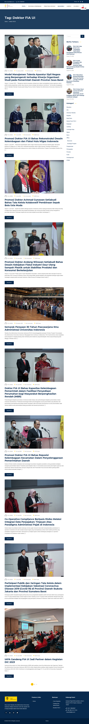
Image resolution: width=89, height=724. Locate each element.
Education (69, 107)
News (68, 135)
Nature (68, 132)
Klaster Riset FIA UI (71, 121)
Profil (23, 6)
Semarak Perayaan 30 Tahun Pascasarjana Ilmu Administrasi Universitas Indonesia (32, 328)
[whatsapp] (17, 712)
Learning (69, 126)
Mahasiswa (61, 6)
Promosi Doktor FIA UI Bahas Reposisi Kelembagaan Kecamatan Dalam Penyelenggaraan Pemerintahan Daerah (34, 458)
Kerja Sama (69, 118)
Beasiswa (69, 140)
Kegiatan (69, 115)
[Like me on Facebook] (78, 1)
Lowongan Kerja (70, 129)
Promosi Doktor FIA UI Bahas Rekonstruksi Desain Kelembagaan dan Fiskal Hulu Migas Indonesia (34, 140)
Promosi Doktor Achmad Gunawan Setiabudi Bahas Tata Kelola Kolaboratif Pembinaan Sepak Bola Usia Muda (32, 202)
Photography (70, 149)
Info (67, 110)
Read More (9, 94)
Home (34, 701)
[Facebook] (6, 712)
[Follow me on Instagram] (80, 1)
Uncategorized (70, 157)
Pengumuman (70, 146)
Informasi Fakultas (71, 112)
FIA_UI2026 (10, 70)
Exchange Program (71, 143)
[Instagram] (13, 712)
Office (68, 137)
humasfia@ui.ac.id (10, 1)
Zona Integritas (56, 701)
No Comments (30, 70)
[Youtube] (9, 712)
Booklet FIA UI (56, 707)
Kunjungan (69, 124)
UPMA (68, 160)
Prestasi (69, 152)
